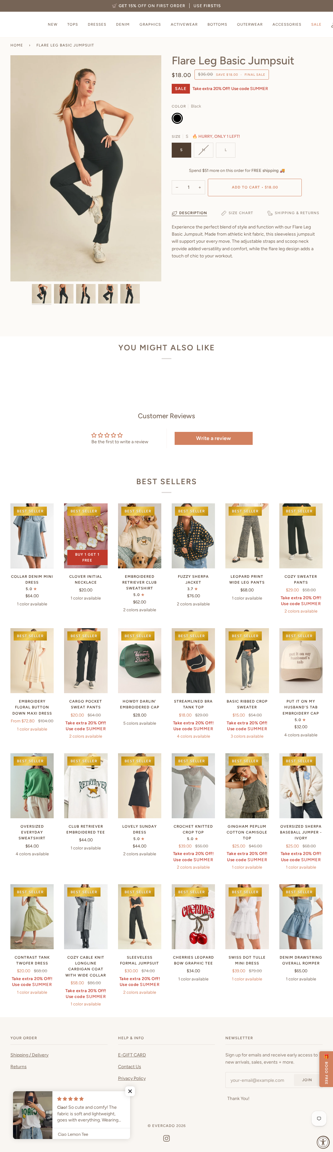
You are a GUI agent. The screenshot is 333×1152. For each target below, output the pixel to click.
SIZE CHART (241, 213)
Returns (18, 1066)
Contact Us (129, 1066)
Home (16, 45)
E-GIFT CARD (132, 1054)
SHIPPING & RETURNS (297, 213)
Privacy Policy (132, 1078)
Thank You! (238, 1098)
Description (193, 213)
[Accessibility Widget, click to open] (323, 1142)
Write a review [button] (213, 438)
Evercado (163, 1125)
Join (307, 1080)
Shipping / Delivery (29, 1054)
